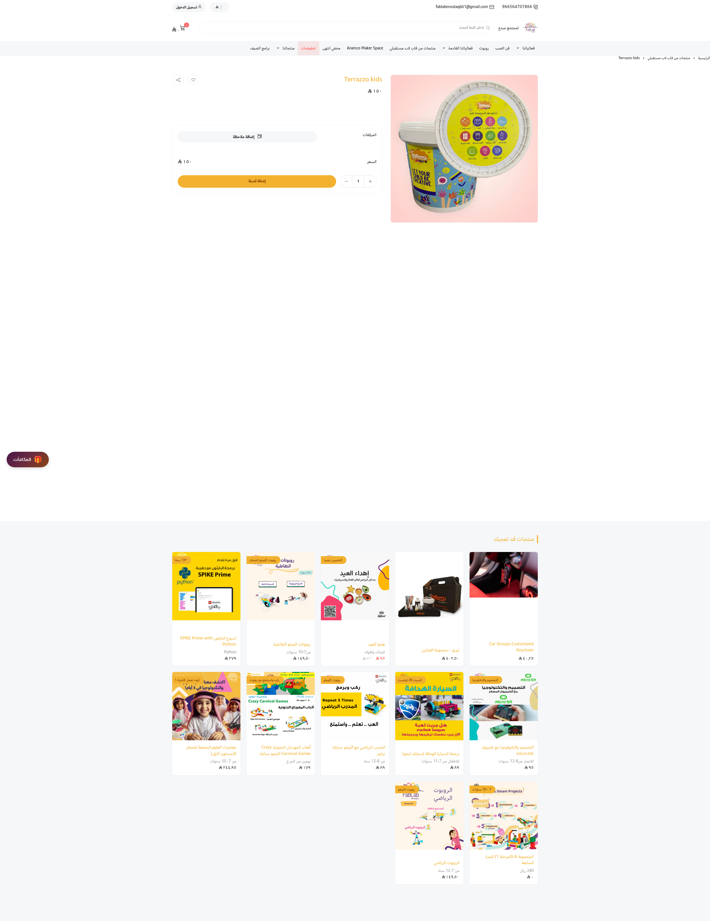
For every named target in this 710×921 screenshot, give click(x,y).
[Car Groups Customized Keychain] (504, 594)
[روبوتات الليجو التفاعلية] (281, 594)
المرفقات (369, 135)
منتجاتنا (289, 48)
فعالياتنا (529, 48)
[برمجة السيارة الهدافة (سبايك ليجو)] (429, 709)
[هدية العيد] (355, 594)
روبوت (484, 48)
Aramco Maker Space (365, 48)
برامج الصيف (260, 48)
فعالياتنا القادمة (460, 48)
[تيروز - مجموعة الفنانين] (429, 597)
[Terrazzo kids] (464, 148)
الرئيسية (704, 58)
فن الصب (502, 48)
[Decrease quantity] (346, 181)
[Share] (178, 80)
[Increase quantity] (370, 181)
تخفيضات (308, 48)
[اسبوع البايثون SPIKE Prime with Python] (206, 591)
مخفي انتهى (331, 48)
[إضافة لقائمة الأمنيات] (193, 80)
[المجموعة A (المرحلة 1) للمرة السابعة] (504, 815)
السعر (371, 162)
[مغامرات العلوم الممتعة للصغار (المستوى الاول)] (206, 706)
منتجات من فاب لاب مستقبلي (412, 48)
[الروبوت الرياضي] (429, 818)
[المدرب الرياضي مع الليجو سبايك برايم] (355, 706)
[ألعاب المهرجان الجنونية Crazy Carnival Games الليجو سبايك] (281, 706)
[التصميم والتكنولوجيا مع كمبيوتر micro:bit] (504, 706)
